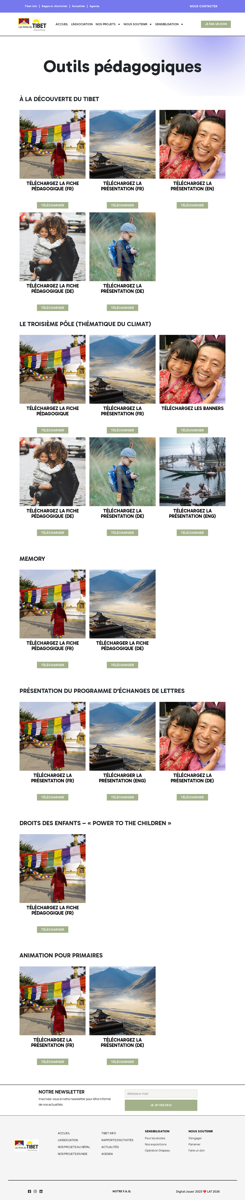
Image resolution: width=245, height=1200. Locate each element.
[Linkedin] (41, 1191)
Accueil (62, 24)
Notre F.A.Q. (122, 1191)
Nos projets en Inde (72, 1154)
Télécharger (52, 205)
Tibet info (30, 6)
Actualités (78, 6)
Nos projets (106, 24)
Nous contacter (203, 6)
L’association (82, 24)
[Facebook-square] (29, 1191)
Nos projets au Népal (74, 1147)
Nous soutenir (135, 24)
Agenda (94, 6)
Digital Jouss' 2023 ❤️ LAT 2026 (198, 1191)
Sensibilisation (167, 24)
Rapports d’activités (54, 6)
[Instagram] (35, 1191)
